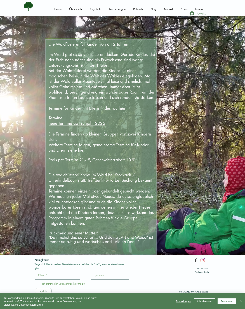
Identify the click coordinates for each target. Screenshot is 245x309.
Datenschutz (201, 272)
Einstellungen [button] (183, 301)
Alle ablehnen (204, 301)
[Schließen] (241, 301)
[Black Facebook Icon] (196, 260)
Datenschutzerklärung (31, 304)
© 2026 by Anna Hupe (193, 292)
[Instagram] (203, 260)
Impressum (203, 268)
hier (122, 108)
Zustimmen (227, 301)
